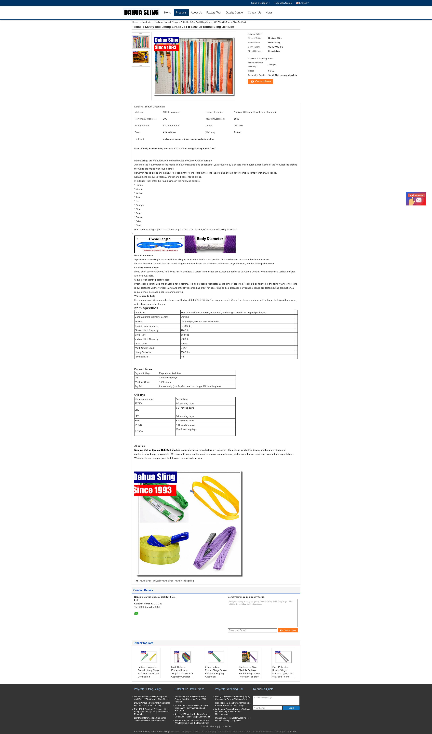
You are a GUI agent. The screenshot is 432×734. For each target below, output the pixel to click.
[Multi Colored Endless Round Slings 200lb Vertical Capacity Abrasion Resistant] (182, 657)
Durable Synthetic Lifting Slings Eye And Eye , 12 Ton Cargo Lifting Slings (151, 698)
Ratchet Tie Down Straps (189, 689)
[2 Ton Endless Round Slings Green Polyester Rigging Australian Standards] (216, 657)
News (269, 12)
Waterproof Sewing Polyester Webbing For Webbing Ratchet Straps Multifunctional (233, 711)
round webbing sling (184, 581)
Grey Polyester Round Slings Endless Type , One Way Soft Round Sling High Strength (282, 673)
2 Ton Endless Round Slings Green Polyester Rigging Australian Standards (216, 673)
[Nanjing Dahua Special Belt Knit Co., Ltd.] (142, 12)
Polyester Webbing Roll (229, 689)
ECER (293, 731)
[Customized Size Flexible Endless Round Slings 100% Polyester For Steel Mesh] (250, 657)
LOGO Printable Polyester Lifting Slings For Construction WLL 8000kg (152, 704)
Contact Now (263, 81)
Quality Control (235, 12)
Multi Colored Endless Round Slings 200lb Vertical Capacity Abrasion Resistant (182, 673)
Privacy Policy (141, 731)
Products (181, 12)
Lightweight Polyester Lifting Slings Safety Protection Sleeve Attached (150, 719)
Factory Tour (213, 12)
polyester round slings (163, 581)
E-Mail (204, 726)
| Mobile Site (225, 726)
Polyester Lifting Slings (147, 689)
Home (167, 12)
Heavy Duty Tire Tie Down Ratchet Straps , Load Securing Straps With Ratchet (191, 699)
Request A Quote (283, 3)
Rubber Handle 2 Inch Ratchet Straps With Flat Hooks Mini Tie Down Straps (192, 721)
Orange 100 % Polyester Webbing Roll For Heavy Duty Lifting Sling (233, 719)
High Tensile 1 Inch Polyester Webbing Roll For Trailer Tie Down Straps (233, 704)
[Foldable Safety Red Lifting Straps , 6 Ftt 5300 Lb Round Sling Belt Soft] (141, 42)
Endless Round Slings (166, 22)
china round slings (160, 731)
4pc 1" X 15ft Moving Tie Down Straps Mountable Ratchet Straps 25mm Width (192, 715)
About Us (196, 12)
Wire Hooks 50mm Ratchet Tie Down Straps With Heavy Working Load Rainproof (191, 708)
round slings (145, 581)
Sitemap (214, 726)
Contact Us (254, 12)
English (303, 3)
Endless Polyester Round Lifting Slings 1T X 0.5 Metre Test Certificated (148, 672)
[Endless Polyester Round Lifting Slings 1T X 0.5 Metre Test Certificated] (148, 657)
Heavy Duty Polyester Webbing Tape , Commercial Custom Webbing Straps (232, 698)
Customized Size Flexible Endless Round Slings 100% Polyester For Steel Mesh (249, 673)
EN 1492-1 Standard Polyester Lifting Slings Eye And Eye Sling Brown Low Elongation (151, 711)
